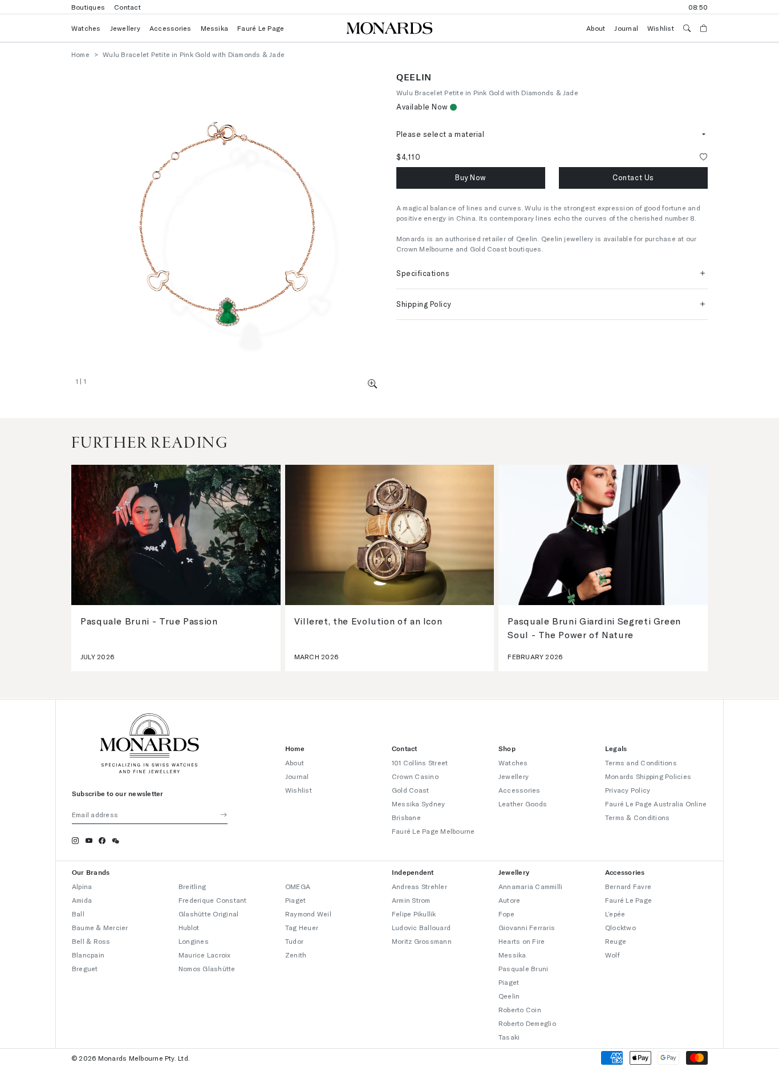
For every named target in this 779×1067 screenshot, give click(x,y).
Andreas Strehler (419, 886)
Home (80, 54)
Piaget (295, 900)
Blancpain (88, 955)
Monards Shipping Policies (648, 776)
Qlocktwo (620, 927)
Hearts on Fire (521, 941)
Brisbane (406, 817)
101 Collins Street (420, 762)
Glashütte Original (208, 914)
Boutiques (88, 7)
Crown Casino (415, 776)
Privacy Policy (627, 790)
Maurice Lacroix (204, 955)
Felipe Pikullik (414, 914)
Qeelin (509, 996)
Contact (127, 7)
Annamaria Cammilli (530, 886)
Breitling (192, 886)
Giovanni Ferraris (526, 927)
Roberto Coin (519, 1009)
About (595, 28)
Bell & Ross (91, 941)
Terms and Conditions (641, 762)
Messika (215, 28)
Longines (193, 941)
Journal (626, 28)
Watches (86, 28)
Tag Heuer (301, 927)
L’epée (615, 914)
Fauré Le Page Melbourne (433, 831)
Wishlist (660, 28)
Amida (82, 900)
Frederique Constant (212, 900)
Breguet (85, 968)
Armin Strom (411, 900)
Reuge (615, 941)
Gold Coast (410, 790)
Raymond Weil (308, 914)
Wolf (612, 955)
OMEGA (297, 886)
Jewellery (125, 28)
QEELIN (414, 77)
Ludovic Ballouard (421, 927)
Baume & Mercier (100, 927)
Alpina (82, 886)
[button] (372, 383)
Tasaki (509, 1037)
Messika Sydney (418, 804)
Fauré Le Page (260, 28)
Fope (506, 914)
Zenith (295, 955)
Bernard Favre (628, 886)
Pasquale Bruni (523, 968)
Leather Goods (522, 804)
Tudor (294, 941)
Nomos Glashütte (207, 968)
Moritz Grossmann (422, 941)
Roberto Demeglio (527, 1023)
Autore (509, 900)
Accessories (170, 28)
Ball (78, 914)
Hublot (188, 927)
